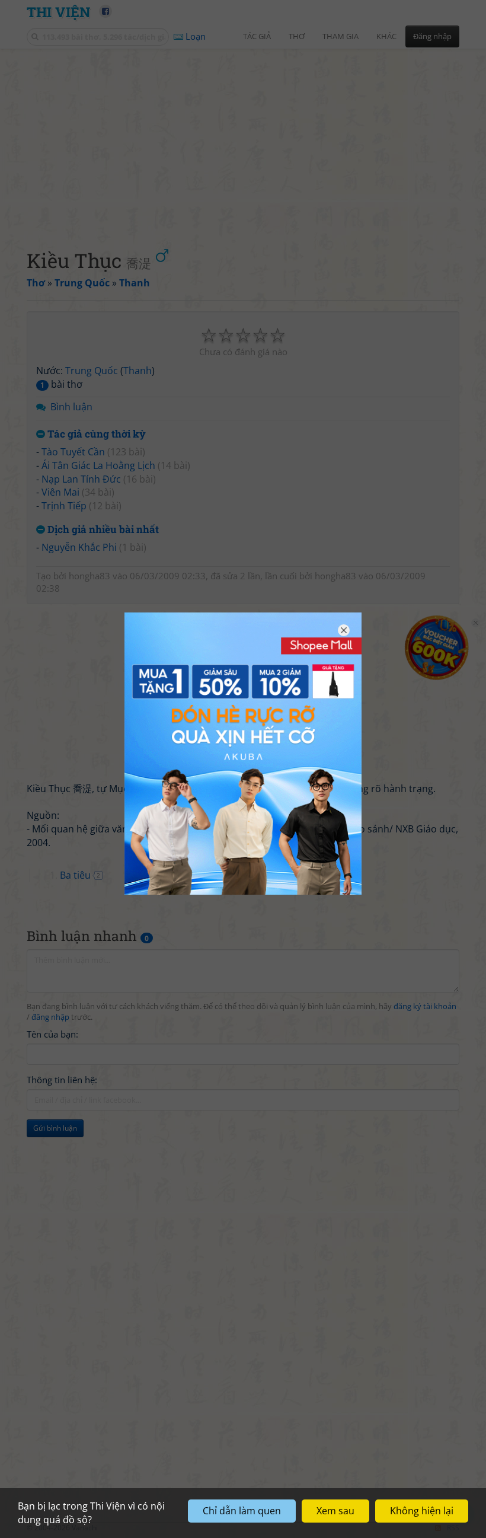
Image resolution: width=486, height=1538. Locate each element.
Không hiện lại (421, 1510)
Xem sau (335, 1510)
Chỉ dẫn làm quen (242, 1510)
